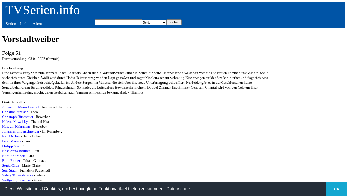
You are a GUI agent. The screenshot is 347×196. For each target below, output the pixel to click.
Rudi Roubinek (13, 156)
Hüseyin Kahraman (16, 126)
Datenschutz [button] (178, 189)
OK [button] (336, 189)
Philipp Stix (11, 146)
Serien (10, 23)
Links (24, 23)
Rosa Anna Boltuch (16, 151)
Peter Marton (11, 141)
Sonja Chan (10, 165)
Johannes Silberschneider (20, 131)
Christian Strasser (15, 112)
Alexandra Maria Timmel (20, 107)
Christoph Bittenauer (17, 117)
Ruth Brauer (11, 161)
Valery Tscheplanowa (17, 175)
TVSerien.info (42, 9)
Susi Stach (9, 170)
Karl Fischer (11, 136)
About (38, 23)
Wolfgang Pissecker (16, 180)
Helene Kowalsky (15, 122)
